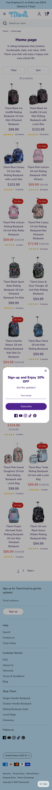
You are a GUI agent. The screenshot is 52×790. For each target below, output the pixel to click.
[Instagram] (25, 415)
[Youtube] (20, 415)
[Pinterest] (34, 415)
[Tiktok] (30, 415)
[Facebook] (16, 415)
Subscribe (26, 406)
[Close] (46, 371)
